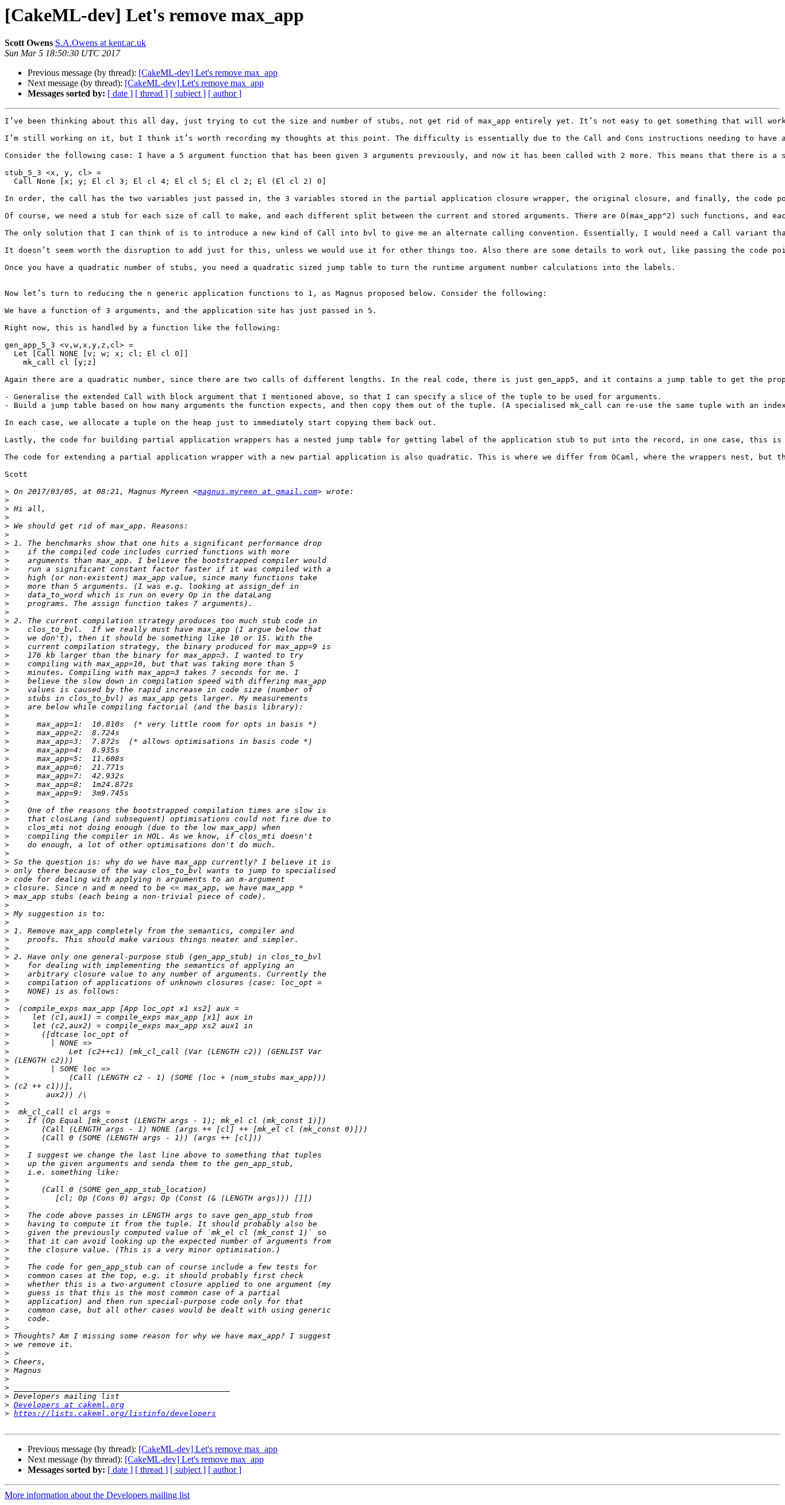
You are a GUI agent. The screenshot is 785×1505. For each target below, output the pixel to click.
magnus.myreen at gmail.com (257, 491)
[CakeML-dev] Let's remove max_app (208, 73)
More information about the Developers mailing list (97, 1495)
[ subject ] (188, 93)
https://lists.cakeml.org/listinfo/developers (115, 1413)
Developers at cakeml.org (69, 1404)
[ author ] (224, 93)
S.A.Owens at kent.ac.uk (100, 43)
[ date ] (120, 93)
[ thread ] (151, 93)
